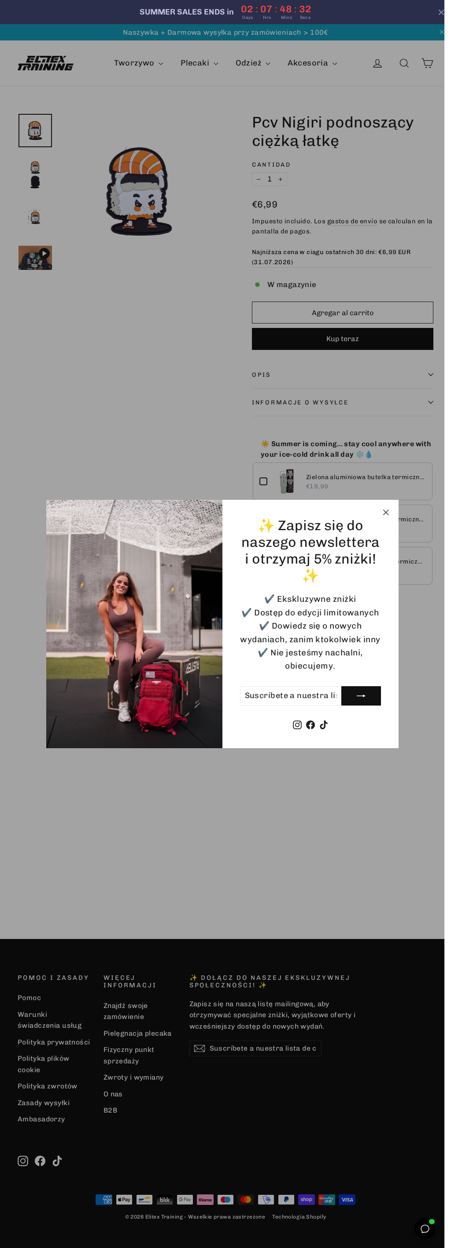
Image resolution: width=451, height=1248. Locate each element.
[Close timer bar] (434, 12)
